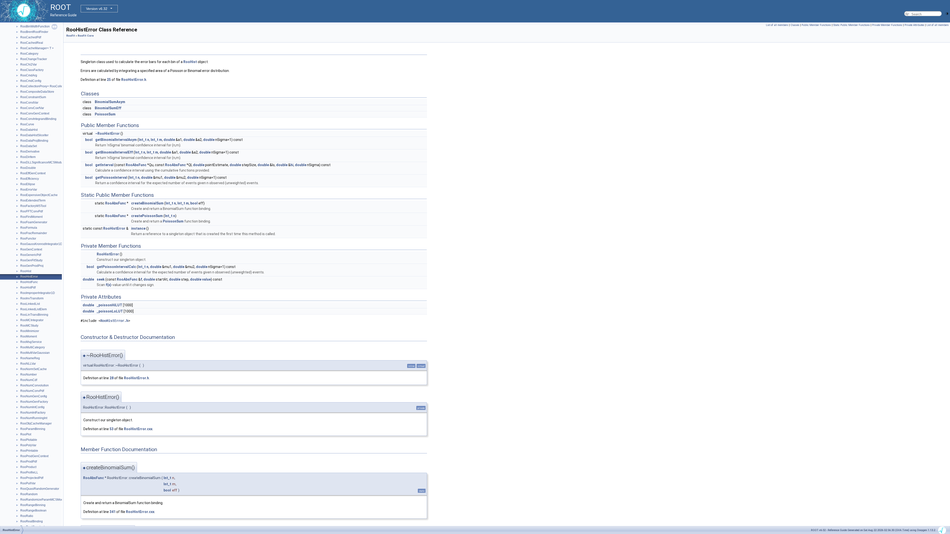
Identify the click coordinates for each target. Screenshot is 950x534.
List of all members (777, 25)
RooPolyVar (28, 445)
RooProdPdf (28, 461)
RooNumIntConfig (32, 407)
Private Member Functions (887, 25)
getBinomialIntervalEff (114, 152)
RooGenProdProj (32, 265)
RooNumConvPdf (32, 391)
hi (291, 165)
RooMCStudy (29, 325)
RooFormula (28, 227)
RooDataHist (29, 130)
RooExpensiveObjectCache (39, 195)
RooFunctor (28, 238)
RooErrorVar (28, 189)
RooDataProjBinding (34, 140)
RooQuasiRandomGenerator (39, 488)
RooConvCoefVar (32, 108)
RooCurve (27, 124)
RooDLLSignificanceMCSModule (42, 162)
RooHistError (29, 276)
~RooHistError (107, 133)
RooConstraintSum (33, 97)
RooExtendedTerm (33, 200)
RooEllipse (27, 184)
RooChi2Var (28, 64)
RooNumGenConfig (33, 396)
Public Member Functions (816, 25)
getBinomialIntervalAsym (116, 140)
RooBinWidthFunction (35, 26)
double (169, 140)
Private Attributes (914, 25)
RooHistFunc (29, 282)
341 (113, 512)
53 (112, 429)
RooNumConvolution (34, 385)
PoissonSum (105, 114)
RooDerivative (30, 151)
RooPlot (25, 434)
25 (109, 80)
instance (138, 228)
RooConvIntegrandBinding (38, 119)
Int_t (142, 140)
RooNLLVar (28, 363)
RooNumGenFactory (34, 401)
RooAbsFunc (136, 165)
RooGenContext (31, 249)
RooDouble (28, 168)
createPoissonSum (147, 216)
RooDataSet (28, 146)
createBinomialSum (147, 203)
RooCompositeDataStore (37, 91)
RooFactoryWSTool (33, 206)
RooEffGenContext (33, 173)
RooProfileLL (29, 472)
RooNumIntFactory (33, 412)
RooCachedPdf (30, 37)
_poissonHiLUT (109, 305)
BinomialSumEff (108, 108)
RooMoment (28, 336)
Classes (794, 25)
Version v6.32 (96, 9)
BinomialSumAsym (110, 102)
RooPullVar (28, 483)
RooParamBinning (32, 429)
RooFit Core (86, 35)
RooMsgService (31, 342)
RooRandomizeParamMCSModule (43, 499)
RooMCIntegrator (32, 320)
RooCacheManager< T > (37, 48)
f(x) (108, 285)
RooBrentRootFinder (34, 32)
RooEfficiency (29, 178)
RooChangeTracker (33, 59)
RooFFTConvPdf (31, 211)
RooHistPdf (28, 287)
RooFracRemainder (33, 233)
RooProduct (28, 467)
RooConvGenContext (34, 113)
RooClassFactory (32, 70)
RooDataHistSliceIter (34, 135)
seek (101, 279)
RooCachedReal (31, 42)
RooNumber (28, 374)
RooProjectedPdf (31, 478)
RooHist (25, 271)
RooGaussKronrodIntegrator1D (41, 244)
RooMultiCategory (32, 347)
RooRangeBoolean (33, 510)
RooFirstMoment (31, 217)
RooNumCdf (28, 380)
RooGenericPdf (30, 255)
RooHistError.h (133, 80)
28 (112, 378)
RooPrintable (29, 450)
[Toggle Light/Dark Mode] (947, 13)
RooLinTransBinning (34, 314)
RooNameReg (30, 358)
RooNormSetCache (33, 369)
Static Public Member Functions (851, 25)
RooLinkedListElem (33, 309)
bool (89, 140)
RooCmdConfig (30, 81)
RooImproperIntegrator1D (37, 293)
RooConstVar (29, 102)
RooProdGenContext (34, 456)
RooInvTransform (32, 298)
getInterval (104, 165)
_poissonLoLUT (110, 311)
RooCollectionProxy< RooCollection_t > (47, 86)
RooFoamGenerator (33, 222)
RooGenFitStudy (31, 260)
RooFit (70, 35)
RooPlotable (28, 440)
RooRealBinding (31, 521)
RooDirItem (28, 157)
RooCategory (29, 53)
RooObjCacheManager (36, 423)
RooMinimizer (29, 331)
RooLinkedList (30, 304)
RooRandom (29, 494)
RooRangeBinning (33, 505)
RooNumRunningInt (33, 418)
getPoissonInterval (111, 177)
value (206, 279)
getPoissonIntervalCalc (116, 267)
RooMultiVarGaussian (35, 353)
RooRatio (26, 516)
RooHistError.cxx (138, 429)
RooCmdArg (28, 75)
